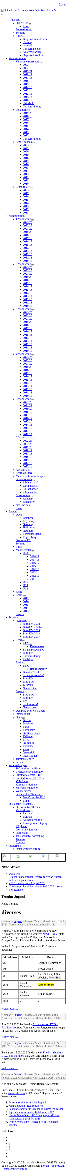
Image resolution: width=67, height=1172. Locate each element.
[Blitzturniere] (31, 187)
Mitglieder (21, 826)
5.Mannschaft (23, 398)
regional (27, 45)
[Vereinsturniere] (27, 59)
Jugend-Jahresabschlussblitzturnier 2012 (31, 1112)
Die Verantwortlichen (28, 807)
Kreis (19, 591)
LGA (26, 739)
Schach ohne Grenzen (28, 794)
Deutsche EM (23, 540)
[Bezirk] (24, 595)
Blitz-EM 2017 (31, 636)
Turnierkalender (32, 48)
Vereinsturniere (17, 58)
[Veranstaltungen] (28, 766)
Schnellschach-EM (33, 649)
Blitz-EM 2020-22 (33, 627)
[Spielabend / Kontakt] (33, 804)
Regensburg (29, 537)
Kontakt (45, 1165)
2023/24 (27, 222)
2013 (26, 132)
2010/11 (27, 100)
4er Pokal (28, 684)
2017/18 (27, 77)
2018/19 (27, 74)
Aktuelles (14, 19)
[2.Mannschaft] (32, 264)
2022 (26, 67)
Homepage (22, 832)
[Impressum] (22, 846)
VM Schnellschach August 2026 (27, 883)
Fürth (26, 726)
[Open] (23, 515)
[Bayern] (25, 692)
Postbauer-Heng (32, 533)
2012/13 (27, 93)
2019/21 (27, 71)
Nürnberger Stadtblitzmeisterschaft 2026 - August (36, 886)
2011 (25, 180)
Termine (20, 32)
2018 (26, 157)
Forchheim (29, 729)
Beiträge (27, 816)
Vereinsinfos (23, 810)
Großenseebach (31, 733)
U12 (25, 588)
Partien (20, 762)
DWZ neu (14, 873)
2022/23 (27, 225)
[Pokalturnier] (30, 110)
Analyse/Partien (32, 51)
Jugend (13, 511)
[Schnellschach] (33, 142)
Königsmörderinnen (27, 784)
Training (27, 42)
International (23, 713)
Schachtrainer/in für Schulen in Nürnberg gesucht (36, 1108)
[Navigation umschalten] (2, 14)
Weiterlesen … (9, 1008)
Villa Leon (22, 781)
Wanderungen (23, 790)
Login (62, 4)
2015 (26, 125)
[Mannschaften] (25, 216)
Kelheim (28, 736)
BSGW (27, 720)
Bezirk (19, 594)
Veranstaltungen (18, 765)
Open (19, 514)
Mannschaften (16, 215)
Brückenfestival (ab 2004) (30, 771)
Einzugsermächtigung (35, 823)
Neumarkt (28, 530)
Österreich (28, 752)
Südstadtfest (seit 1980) (29, 774)
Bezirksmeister (38, 668)
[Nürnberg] (28, 621)
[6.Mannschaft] (32, 438)
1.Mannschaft (23, 218)
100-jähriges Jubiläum (28, 768)
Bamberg (28, 517)
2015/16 (27, 84)
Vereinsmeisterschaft (27, 61)
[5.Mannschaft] (32, 399)
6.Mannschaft (23, 437)
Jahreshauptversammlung (30, 835)
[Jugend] (18, 512)
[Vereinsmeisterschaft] (40, 62)
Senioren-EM (30, 704)
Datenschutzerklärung (28, 848)
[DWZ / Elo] (29, 23)
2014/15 (27, 87)
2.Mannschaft (23, 263)
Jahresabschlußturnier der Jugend (27, 1102)
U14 (25, 585)
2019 (26, 154)
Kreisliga (28, 659)
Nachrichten (30, 688)
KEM (26, 643)
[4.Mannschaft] (32, 354)
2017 (26, 119)
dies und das (23, 504)
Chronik (20, 842)
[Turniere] (19, 618)
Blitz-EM (28, 652)
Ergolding (28, 521)
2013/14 (27, 90)
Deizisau (28, 723)
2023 (26, 64)
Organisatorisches (33, 55)
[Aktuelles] (20, 20)
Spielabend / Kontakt (20, 803)
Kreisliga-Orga (24, 472)
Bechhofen (29, 501)
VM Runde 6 (16, 889)
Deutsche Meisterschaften (30, 710)
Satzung (27, 813)
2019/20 (27, 112)
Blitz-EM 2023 (31, 623)
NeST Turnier (50, 933)
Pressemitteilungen (26, 829)
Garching (28, 524)
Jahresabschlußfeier (27, 787)
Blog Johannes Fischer (35, 39)
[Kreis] (23, 640)
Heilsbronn (29, 527)
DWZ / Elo (22, 22)
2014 (26, 128)
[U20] (29, 554)
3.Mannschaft (23, 308)
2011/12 (27, 96)
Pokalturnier (22, 109)
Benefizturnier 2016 (34, 797)
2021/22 (27, 228)
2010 (26, 183)
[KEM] (30, 644)
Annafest (28, 498)
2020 (26, 151)
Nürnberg (21, 620)
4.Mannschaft (23, 353)
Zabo (26, 749)
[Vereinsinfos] (31, 811)
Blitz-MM (28, 681)
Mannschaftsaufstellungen (30, 476)
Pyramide (28, 745)
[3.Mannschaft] (32, 309)
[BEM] (30, 666)
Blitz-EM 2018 (31, 633)
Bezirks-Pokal (31, 672)
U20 (25, 553)
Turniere (13, 617)
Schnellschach (24, 141)
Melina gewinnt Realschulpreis (26, 1105)
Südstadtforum (24, 29)
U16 (25, 582)
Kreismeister (37, 646)
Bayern (20, 614)
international (30, 755)
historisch (28, 103)
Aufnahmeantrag (32, 819)
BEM (26, 665)
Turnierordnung (32, 106)
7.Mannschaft (23, 469)
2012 (26, 135)
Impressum (15, 845)
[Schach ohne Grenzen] (42, 795)
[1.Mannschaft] (32, 219)
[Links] (23, 36)
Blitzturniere (23, 186)
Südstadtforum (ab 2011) (30, 778)
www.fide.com (16, 1093)
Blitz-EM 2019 (31, 630)
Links (26, 26)
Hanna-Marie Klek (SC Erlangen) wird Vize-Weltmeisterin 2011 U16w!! (34, 1117)
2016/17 (27, 80)
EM (25, 700)
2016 (26, 122)
